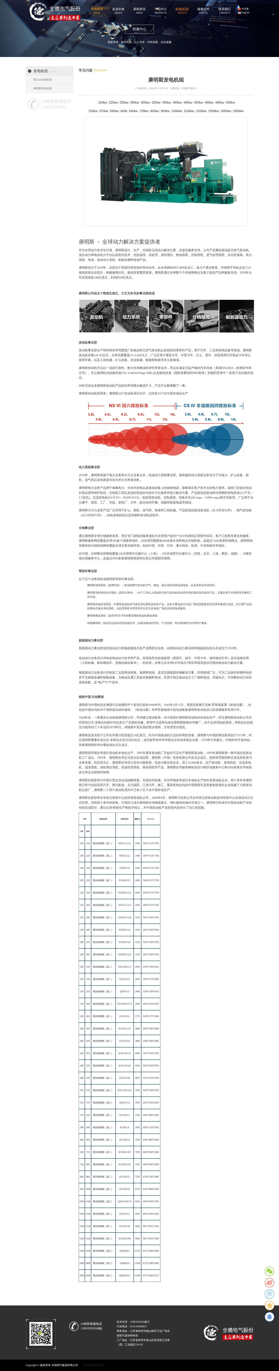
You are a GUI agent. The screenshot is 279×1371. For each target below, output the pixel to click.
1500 (82, 1251)
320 (82, 991)
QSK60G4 (125, 1263)
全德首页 (97, 10)
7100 (137, 1115)
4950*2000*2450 (151, 1201)
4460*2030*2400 (151, 1152)
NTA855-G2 (124, 930)
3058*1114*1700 (151, 868)
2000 (88, 1275)
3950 (137, 1102)
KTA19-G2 (124, 979)
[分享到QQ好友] (269, 1317)
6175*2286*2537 (151, 1275)
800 (88, 1164)
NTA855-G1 (124, 880)
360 (88, 1004)
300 (88, 954)
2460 (137, 905)
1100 (88, 1201)
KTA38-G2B (125, 1152)
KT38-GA (124, 1127)
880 (88, 1176)
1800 (88, 1263)
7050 (137, 1152)
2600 (137, 880)
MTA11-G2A (124, 843)
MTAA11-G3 (124, 905)
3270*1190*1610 (151, 967)
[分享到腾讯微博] (269, 1294)
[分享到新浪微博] (269, 1282)
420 (82, 1053)
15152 (137, 1251)
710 (88, 1152)
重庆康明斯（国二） (103, 843)
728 (82, 1164)
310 (88, 942)
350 (88, 991)
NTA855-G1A (124, 892)
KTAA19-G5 (125, 1053)
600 (82, 1139)
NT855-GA (124, 868)
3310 (137, 917)
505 (88, 1053)
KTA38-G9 (124, 1189)
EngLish (245, 12)
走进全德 (118, 10)
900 (82, 1189)
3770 (137, 1016)
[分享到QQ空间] (269, 1305)
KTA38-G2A (125, 1164)
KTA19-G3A (125, 1028)
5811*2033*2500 (151, 1238)
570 (88, 1102)
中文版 (245, 8)
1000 (88, 1189)
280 (88, 905)
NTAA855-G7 (124, 967)
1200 (82, 1238)
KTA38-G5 (124, 1176)
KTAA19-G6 (125, 1065)
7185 (137, 1164)
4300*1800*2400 (151, 1115)
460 (82, 1065)
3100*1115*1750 (151, 880)
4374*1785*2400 (151, 1176)
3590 (137, 1090)
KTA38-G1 (124, 1115)
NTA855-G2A (124, 954)
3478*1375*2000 (151, 979)
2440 (137, 855)
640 (88, 1127)
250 (88, 892)
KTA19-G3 (124, 1016)
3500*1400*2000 (151, 1028)
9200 (137, 1201)
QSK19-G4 (124, 1102)
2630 (137, 892)
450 (88, 1028)
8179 (137, 1189)
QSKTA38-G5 (124, 1201)
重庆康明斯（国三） (103, 1102)
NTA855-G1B (124, 917)
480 (82, 1078)
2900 (137, 991)
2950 (137, 967)
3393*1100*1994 (151, 917)
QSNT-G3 (124, 991)
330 (88, 967)
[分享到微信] (269, 1271)
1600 (82, 1263)
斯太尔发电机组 (42, 79)
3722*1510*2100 (151, 1078)
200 (82, 843)
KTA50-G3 (124, 1214)
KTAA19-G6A (125, 1090)
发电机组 (182, 10)
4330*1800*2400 (151, 1189)
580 (82, 1127)
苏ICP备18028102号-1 (94, 1365)
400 (88, 1016)
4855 (137, 1078)
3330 (137, 942)
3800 (137, 1028)
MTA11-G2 (124, 855)
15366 (137, 1263)
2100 (137, 843)
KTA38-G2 (124, 1139)
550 (88, 1090)
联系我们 (224, 10)
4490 (137, 1053)
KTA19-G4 (124, 1041)
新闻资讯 (139, 10)
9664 (137, 1226)
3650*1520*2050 (151, 1065)
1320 (88, 1226)
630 (88, 1115)
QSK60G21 (124, 1275)
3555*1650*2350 (151, 1053)
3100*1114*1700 (151, 843)
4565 (137, 1065)
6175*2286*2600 (151, 1251)
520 (88, 1065)
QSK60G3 (125, 1251)
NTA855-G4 (124, 942)
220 (88, 843)
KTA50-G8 (124, 1226)
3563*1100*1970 (151, 942)
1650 (88, 1251)
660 (88, 1139)
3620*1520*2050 (151, 1004)
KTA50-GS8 (125, 1238)
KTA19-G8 (124, 1078)
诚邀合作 (203, 10)
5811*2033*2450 (151, 1226)
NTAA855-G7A (124, 1004)
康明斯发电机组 (42, 88)
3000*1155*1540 (151, 905)
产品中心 (161, 10)
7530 (137, 1176)
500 (82, 1090)
